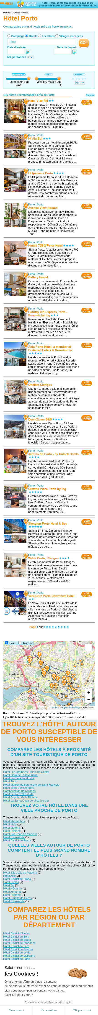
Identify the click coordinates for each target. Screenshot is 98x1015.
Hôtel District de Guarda (18, 949)
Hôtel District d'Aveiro (16, 933)
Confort (78, 74)
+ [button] (88, 692)
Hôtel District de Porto (16, 959)
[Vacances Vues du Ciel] (26, 3)
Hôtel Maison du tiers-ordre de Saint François (31, 784)
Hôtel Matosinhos (14, 821)
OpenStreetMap (71, 707)
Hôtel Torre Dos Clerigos (18, 787)
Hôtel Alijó (9, 875)
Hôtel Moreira (11, 827)
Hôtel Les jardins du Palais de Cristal (26, 772)
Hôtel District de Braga (17, 840)
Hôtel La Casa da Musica (18, 778)
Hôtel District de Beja (16, 936)
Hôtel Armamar (12, 891)
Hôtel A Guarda (12, 888)
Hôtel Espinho (12, 831)
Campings (17, 36)
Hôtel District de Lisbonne (19, 955)
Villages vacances (71, 36)
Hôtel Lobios (11, 882)
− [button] (88, 699)
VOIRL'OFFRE (86, 102)
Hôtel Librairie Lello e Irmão (20, 775)
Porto (31, 135)
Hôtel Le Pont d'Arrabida (18, 794)
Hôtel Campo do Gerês (17, 898)
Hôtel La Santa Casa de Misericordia (26, 800)
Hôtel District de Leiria (17, 952)
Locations (48, 36)
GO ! (84, 43)
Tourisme (28, 643)
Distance (17, 74)
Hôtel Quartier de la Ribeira (20, 797)
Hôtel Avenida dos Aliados (19, 791)
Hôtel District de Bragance (19, 943)
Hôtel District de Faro (16, 946)
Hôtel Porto (10, 781)
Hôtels (33, 36)
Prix (47, 74)
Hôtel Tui (8, 885)
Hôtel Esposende (14, 837)
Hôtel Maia (10, 824)
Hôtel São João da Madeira (20, 834)
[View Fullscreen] (88, 647)
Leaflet (54, 707)
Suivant (90, 95)
